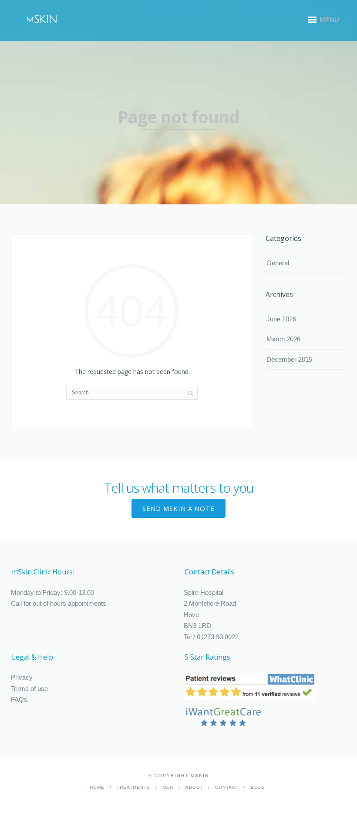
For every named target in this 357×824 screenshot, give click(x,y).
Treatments (133, 787)
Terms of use (29, 688)
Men (167, 787)
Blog (258, 787)
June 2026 (281, 319)
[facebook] (171, 800)
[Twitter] (184, 800)
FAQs (19, 699)
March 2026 (283, 339)
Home (97, 787)
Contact (227, 787)
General (277, 263)
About (194, 787)
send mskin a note (178, 508)
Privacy (22, 677)
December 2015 (289, 359)
